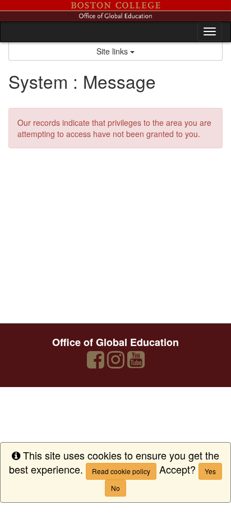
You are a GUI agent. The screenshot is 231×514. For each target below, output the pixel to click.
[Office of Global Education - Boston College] (115, 10)
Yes (210, 471)
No (115, 488)
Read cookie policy (121, 471)
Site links (113, 51)
